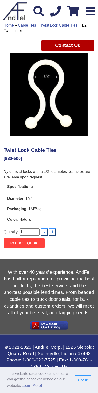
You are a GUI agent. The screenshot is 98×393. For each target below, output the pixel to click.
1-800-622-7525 (38, 359)
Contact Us (67, 45)
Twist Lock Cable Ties (58, 25)
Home (9, 25)
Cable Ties (27, 25)
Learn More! (32, 386)
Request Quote (24, 243)
